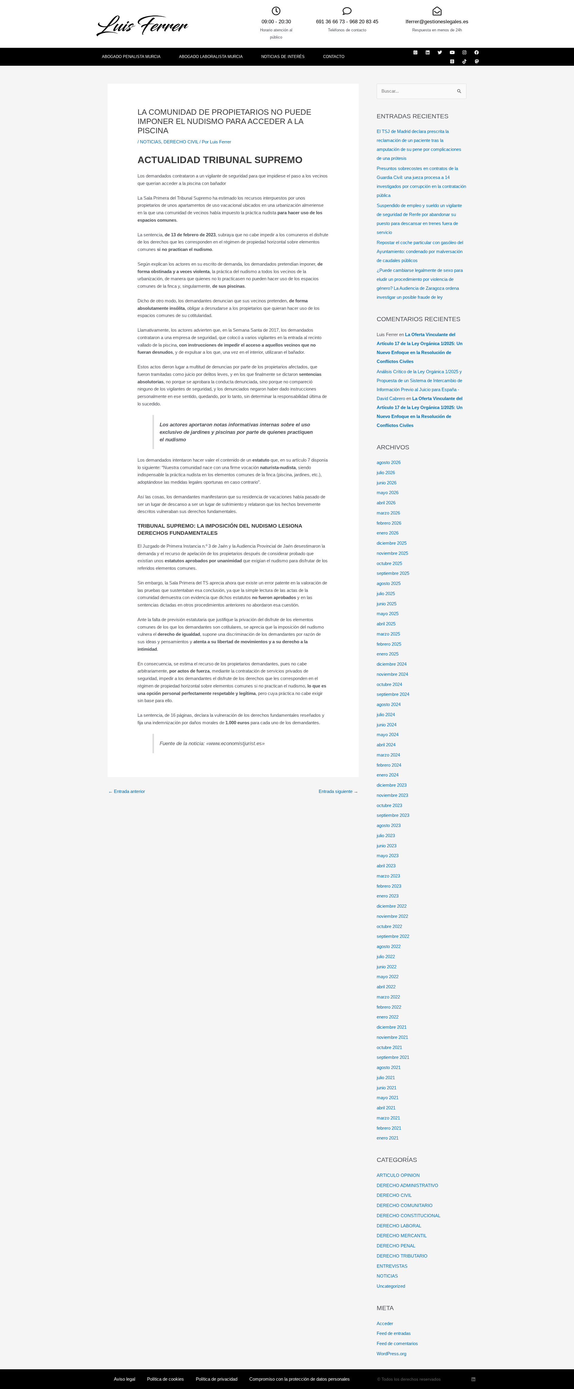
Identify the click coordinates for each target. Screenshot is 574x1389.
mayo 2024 (388, 734)
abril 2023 (386, 865)
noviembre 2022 (392, 916)
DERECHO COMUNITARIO (405, 1205)
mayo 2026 (388, 492)
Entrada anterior (126, 791)
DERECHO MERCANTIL (402, 1235)
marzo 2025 (388, 633)
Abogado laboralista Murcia (211, 56)
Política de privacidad (216, 1379)
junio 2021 (386, 1087)
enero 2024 (388, 774)
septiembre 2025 (393, 573)
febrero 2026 (389, 523)
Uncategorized (391, 1286)
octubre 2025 (389, 563)
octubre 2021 (389, 1047)
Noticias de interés (283, 56)
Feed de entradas (394, 1333)
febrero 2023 (389, 886)
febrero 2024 (389, 765)
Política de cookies (165, 1379)
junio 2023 (386, 845)
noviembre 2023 (392, 795)
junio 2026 (386, 482)
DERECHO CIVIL (181, 141)
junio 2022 (386, 966)
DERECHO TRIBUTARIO (402, 1255)
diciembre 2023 (392, 785)
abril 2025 (386, 623)
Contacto (333, 56)
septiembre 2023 (393, 815)
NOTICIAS (150, 141)
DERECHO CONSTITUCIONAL (408, 1215)
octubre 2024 (389, 684)
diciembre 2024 (392, 664)
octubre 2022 (389, 926)
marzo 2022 (388, 996)
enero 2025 (388, 653)
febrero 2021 (389, 1128)
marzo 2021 (388, 1117)
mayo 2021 (388, 1097)
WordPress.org (391, 1353)
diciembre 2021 (392, 1027)
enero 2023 (388, 895)
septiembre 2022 (393, 936)
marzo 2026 (388, 512)
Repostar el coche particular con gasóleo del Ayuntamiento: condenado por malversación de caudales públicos (420, 251)
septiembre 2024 (393, 694)
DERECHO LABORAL (399, 1225)
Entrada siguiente (338, 791)
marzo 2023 (388, 875)
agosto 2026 (389, 462)
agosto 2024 (389, 704)
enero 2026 (388, 532)
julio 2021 (386, 1077)
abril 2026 (386, 502)
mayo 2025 (388, 613)
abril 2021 (386, 1107)
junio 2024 (386, 724)
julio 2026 (386, 472)
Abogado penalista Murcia (131, 56)
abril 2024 (386, 744)
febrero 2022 (389, 1007)
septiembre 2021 (393, 1057)
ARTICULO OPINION (398, 1175)
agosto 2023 (389, 825)
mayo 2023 (388, 855)
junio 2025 (386, 603)
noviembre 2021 (392, 1037)
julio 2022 (386, 956)
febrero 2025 (389, 644)
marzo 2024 (388, 754)
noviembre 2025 (392, 553)
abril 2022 (386, 986)
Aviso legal (124, 1379)
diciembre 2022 (392, 906)
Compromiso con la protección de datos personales (299, 1379)
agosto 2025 (389, 583)
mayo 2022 (388, 976)
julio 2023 (386, 835)
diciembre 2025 (392, 543)
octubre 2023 (389, 805)
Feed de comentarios (397, 1343)
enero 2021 (388, 1137)
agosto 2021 (389, 1067)
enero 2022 (388, 1016)
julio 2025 (386, 593)
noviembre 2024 (392, 674)
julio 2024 (386, 714)
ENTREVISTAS (392, 1266)
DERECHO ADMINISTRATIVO (407, 1185)
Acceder (385, 1323)
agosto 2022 (389, 946)
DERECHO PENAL (396, 1245)
